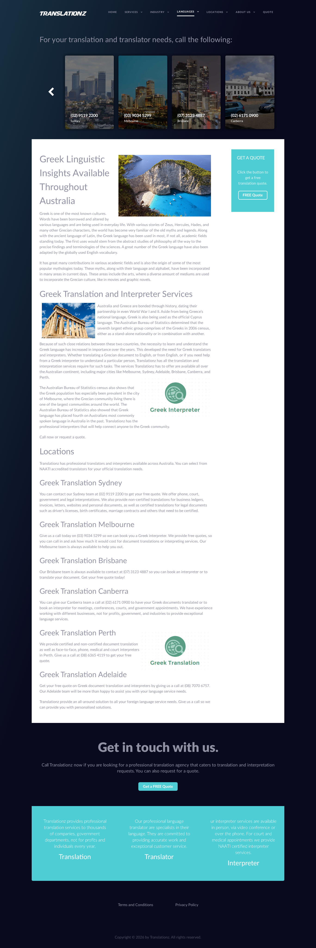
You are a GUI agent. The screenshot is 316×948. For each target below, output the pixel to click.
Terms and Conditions (135, 905)
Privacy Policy (186, 905)
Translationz (159, 937)
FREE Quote (253, 195)
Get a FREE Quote (158, 786)
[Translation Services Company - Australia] (63, 13)
